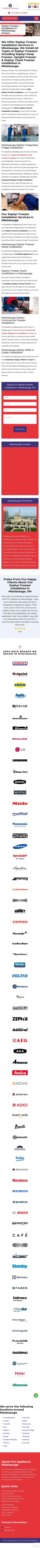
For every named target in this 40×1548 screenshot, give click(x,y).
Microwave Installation (9, 1507)
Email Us (7, 1527)
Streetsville (26, 1433)
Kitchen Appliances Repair (11, 1496)
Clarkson (6, 1421)
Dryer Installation (7, 1505)
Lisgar (5, 1446)
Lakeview (6, 1443)
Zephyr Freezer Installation (13, 22)
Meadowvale (27, 1424)
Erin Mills (6, 1433)
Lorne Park (26, 1417)
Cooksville (6, 1424)
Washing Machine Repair (10, 1501)
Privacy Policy (6, 1515)
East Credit (26, 1443)
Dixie (5, 1427)
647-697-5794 (9, 1530)
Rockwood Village (28, 1430)
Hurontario (26, 1436)
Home (3, 22)
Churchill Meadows (9, 1417)
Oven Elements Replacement (12, 1499)
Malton (25, 1421)
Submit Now (20, 429)
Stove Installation (7, 1512)
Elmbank (6, 1430)
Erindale (5, 1436)
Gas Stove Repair (7, 1493)
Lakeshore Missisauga (10, 1439)
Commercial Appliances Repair (12, 1491)
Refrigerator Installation (10, 1510)
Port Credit (26, 1427)
